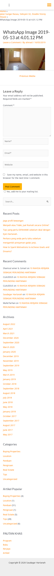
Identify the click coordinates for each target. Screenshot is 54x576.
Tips (5, 474)
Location (7, 456)
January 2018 (9, 411)
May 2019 (7, 370)
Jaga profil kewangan (13, 220)
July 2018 (7, 397)
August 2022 (9, 324)
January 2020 (9, 351)
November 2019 (11, 360)
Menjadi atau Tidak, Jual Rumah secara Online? (26, 225)
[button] (49, 4)
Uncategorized (10, 479)
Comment (8, 105)
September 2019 (11, 365)
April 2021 (8, 328)
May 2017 (7, 434)
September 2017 (11, 420)
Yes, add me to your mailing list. (22, 191)
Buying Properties (11, 451)
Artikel (6, 552)
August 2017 (9, 425)
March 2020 (9, 347)
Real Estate (8, 469)
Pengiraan (8, 465)
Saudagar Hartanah (12, 294)
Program (7, 540)
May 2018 (7, 406)
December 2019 (11, 356)
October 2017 (9, 416)
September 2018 (11, 388)
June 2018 (8, 402)
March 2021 (9, 333)
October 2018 (9, 383)
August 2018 (9, 393)
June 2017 (8, 429)
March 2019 (9, 374)
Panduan (7, 460)
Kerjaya (6, 548)
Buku (5, 544)
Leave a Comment (12, 42)
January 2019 (9, 379)
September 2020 (11, 342)
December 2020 (11, 337)
